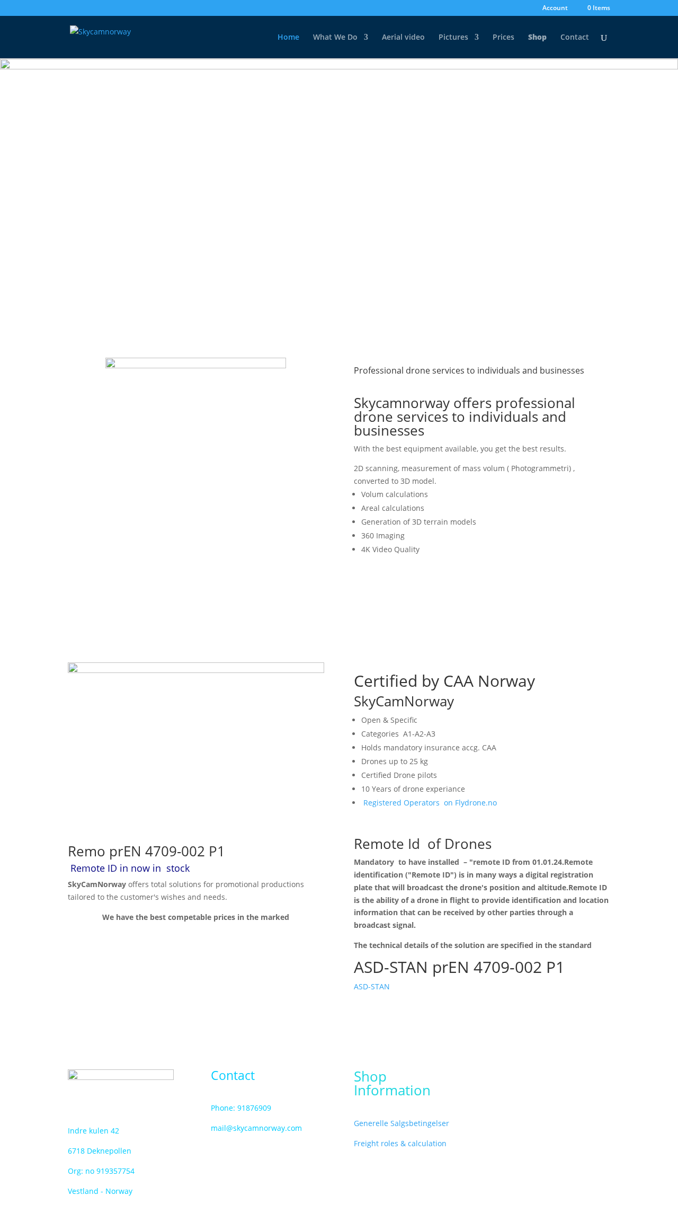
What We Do (335, 37)
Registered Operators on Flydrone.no (430, 803)
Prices (503, 37)
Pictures (453, 37)
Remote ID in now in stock (131, 868)
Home (288, 37)
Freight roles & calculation (400, 1143)
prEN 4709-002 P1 (165, 851)
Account (555, 8)
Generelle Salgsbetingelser (401, 1123)
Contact (574, 37)
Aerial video (403, 37)
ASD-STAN (372, 986)
